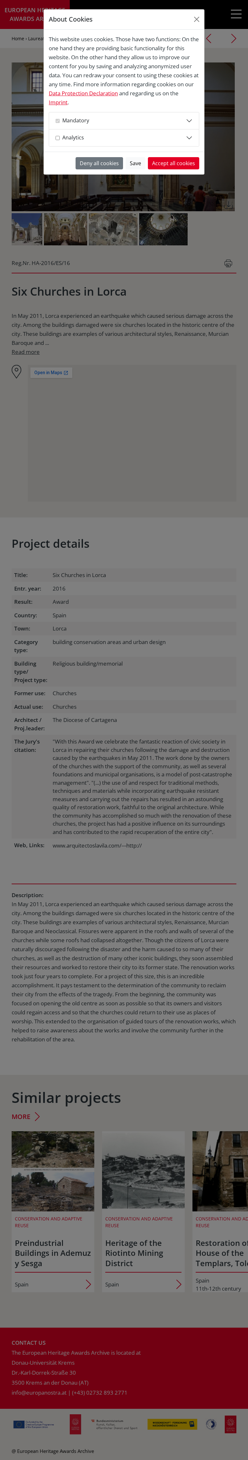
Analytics (73, 137)
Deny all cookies (99, 163)
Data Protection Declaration (83, 93)
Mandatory (75, 120)
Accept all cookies (173, 163)
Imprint (58, 102)
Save (135, 163)
